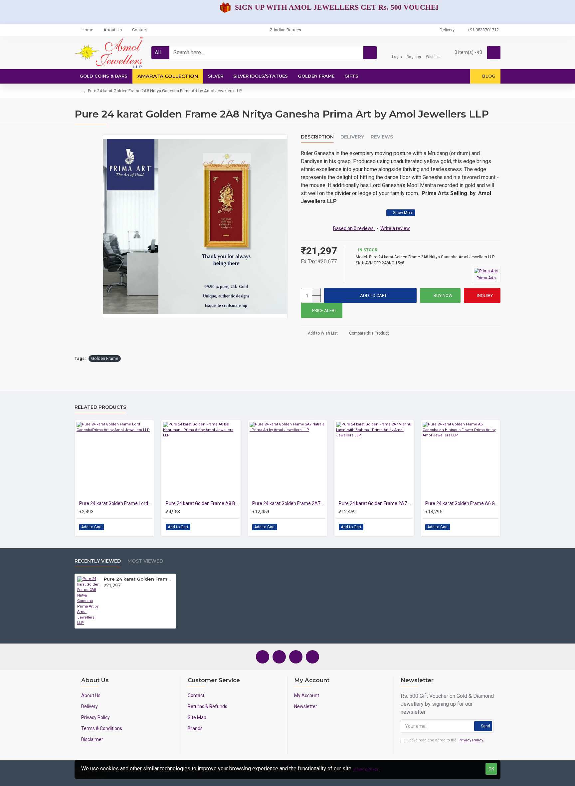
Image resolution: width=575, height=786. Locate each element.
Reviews (382, 137)
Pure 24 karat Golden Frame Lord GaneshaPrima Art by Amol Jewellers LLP (115, 503)
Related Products (100, 407)
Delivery (352, 137)
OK (491, 768)
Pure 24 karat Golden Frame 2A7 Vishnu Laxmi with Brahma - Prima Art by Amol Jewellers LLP (375, 503)
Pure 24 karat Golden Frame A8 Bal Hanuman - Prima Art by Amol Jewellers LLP (202, 503)
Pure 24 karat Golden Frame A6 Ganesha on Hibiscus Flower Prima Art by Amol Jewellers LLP (461, 503)
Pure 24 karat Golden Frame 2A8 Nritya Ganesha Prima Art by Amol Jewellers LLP (138, 579)
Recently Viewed (98, 561)
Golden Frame (104, 358)
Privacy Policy (366, 769)
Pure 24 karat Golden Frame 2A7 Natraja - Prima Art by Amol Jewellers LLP (288, 503)
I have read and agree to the (445, 740)
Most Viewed (145, 561)
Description (317, 137)
